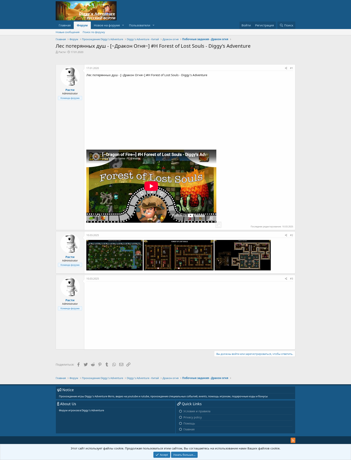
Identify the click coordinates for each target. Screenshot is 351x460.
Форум (82, 25)
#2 (291, 235)
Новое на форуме (107, 25)
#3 (291, 278)
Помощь (189, 423)
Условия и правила (196, 411)
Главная (65, 25)
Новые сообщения (67, 32)
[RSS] (293, 440)
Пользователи (139, 25)
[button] (123, 25)
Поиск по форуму (94, 32)
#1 (291, 68)
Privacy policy (192, 417)
